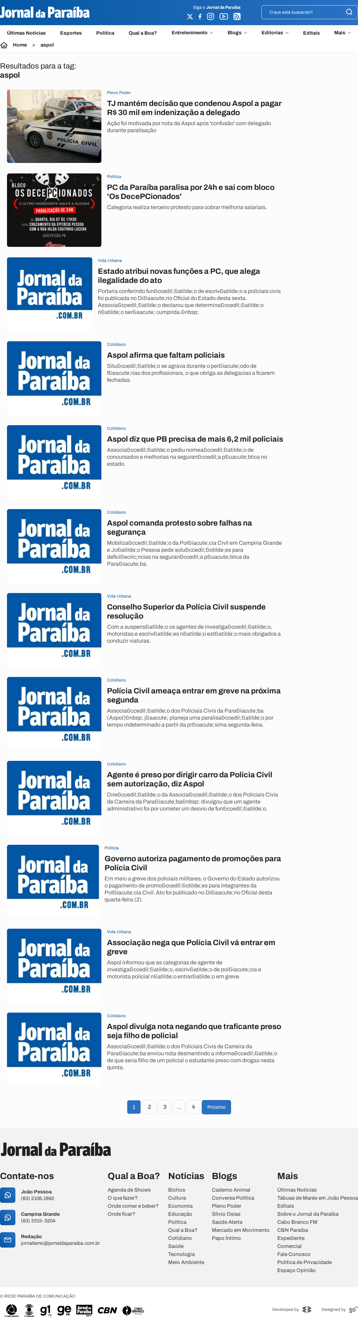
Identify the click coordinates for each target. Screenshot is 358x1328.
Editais (311, 33)
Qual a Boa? (143, 33)
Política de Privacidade (304, 1262)
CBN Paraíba (292, 1230)
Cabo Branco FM (297, 1222)
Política (105, 33)
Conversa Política (233, 1198)
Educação (180, 1214)
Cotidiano (180, 1238)
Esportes (71, 33)
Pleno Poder (226, 1206)
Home (20, 45)
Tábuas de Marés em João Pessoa (317, 1198)
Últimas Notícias (26, 33)
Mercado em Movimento (241, 1230)
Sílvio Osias (226, 1214)
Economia (180, 1206)
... (179, 1107)
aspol (47, 45)
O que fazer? (123, 1198)
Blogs (235, 32)
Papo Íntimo (226, 1238)
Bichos (176, 1190)
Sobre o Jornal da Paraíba (307, 1214)
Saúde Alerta (227, 1222)
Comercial (289, 1246)
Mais (339, 32)
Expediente (291, 1238)
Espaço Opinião (296, 1270)
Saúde (176, 1246)
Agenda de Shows (129, 1190)
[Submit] (349, 12)
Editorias (272, 32)
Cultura (177, 1198)
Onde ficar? (121, 1214)
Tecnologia (181, 1254)
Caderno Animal (231, 1190)
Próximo (216, 1107)
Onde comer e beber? (133, 1206)
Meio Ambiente (186, 1262)
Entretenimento (190, 32)
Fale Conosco (293, 1254)
